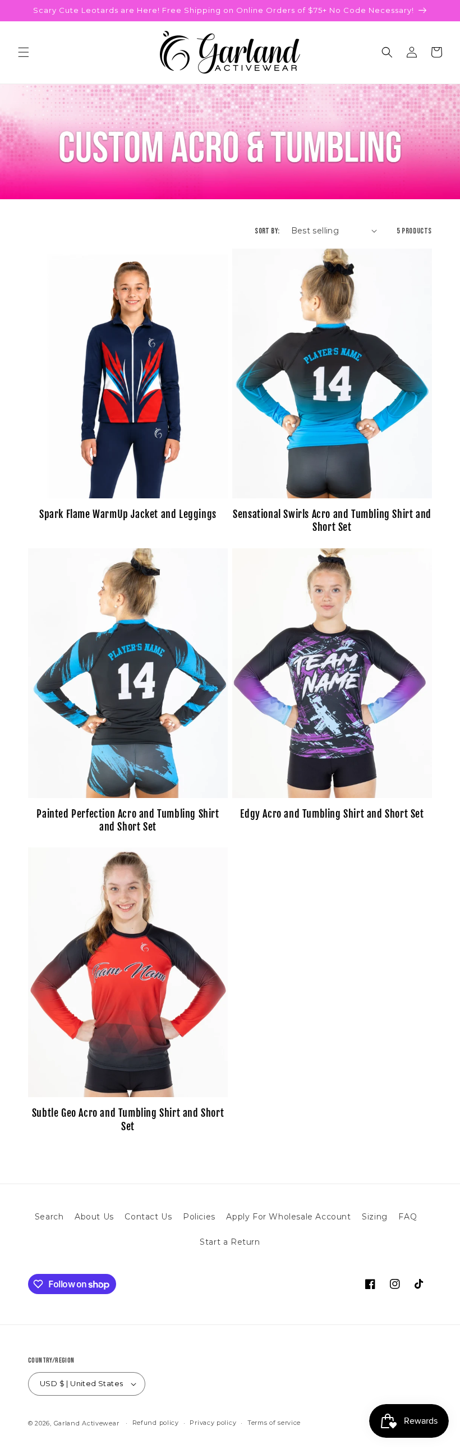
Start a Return (230, 1242)
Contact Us (148, 1217)
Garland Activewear (86, 1423)
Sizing (375, 1217)
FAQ (407, 1217)
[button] (23, 52)
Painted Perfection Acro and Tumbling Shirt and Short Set (127, 820)
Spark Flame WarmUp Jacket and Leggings (128, 514)
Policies (199, 1217)
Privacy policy (213, 1423)
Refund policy (155, 1423)
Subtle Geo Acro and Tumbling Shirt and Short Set (128, 1119)
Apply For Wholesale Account (288, 1217)
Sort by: (267, 231)
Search (49, 1217)
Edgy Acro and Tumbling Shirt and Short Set (332, 814)
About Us (94, 1217)
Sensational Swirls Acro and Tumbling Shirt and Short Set (332, 520)
